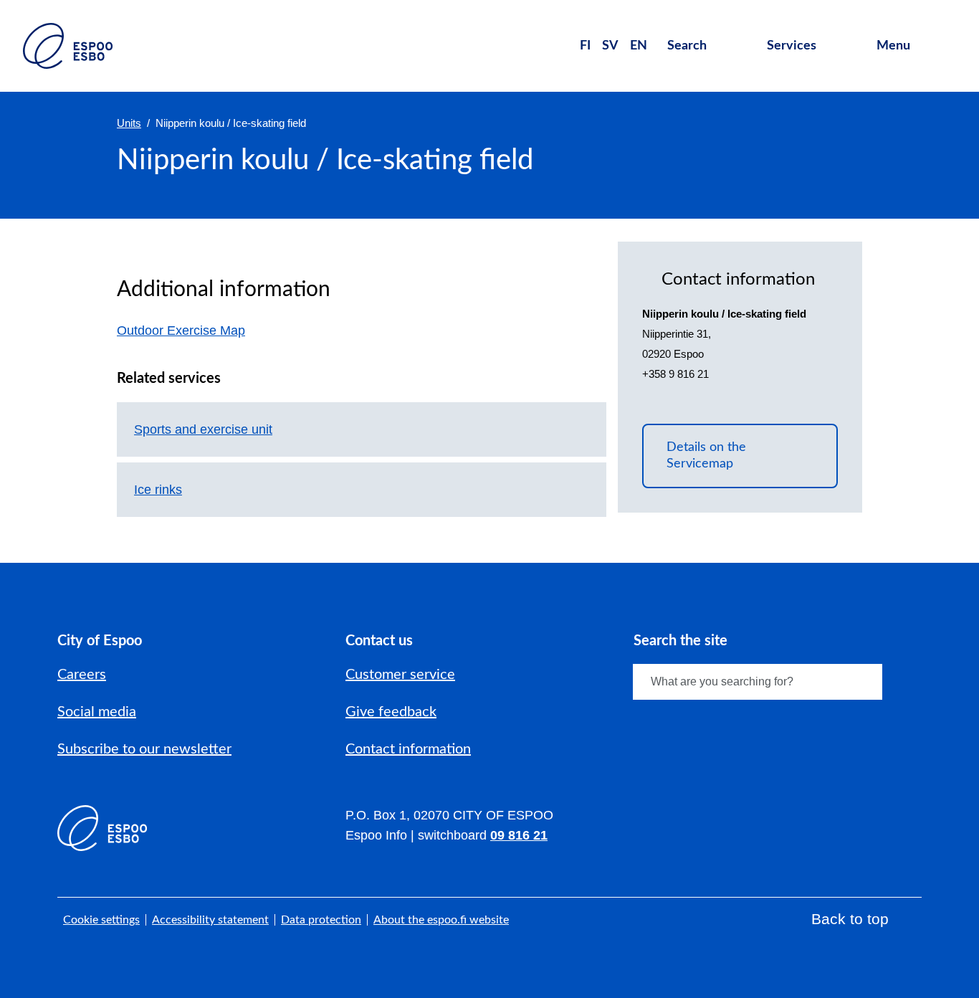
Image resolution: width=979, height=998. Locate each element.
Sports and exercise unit (203, 429)
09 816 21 (519, 835)
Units (129, 123)
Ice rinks (158, 490)
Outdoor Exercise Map (189, 330)
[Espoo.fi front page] (68, 46)
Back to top (850, 919)
